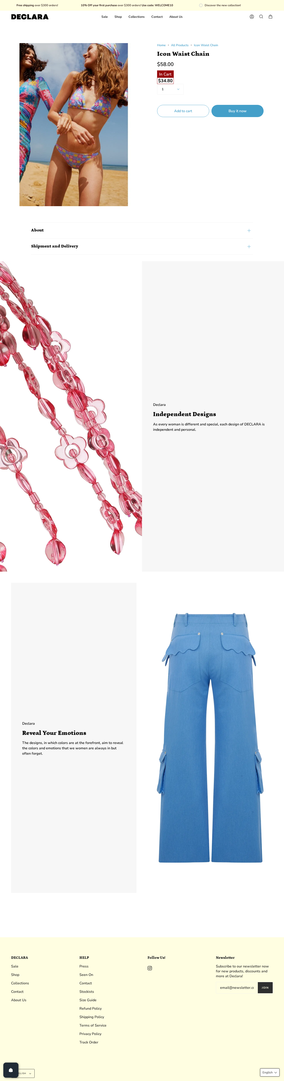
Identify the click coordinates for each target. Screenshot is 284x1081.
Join (265, 987)
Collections (20, 983)
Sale (14, 966)
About (37, 230)
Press (84, 966)
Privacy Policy (90, 1033)
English (21, 1073)
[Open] (10, 1070)
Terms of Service (92, 1025)
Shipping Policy (91, 1017)
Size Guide (88, 1000)
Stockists (86, 991)
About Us (18, 1000)
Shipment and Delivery (54, 246)
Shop (15, 974)
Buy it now (238, 111)
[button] (269, 1072)
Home (161, 45)
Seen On (86, 974)
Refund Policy (90, 1008)
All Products (180, 45)
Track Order (88, 1042)
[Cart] (270, 17)
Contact (17, 991)
